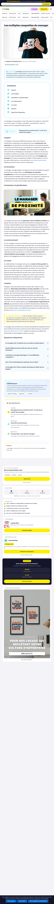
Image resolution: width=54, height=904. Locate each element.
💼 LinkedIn (22, 393)
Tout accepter (11, 901)
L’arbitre (13, 108)
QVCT (19, 13)
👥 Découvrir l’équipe (12, 393)
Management (26, 13)
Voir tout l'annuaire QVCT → (27, 555)
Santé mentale (12, 13)
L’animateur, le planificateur (19, 97)
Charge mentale (45, 17)
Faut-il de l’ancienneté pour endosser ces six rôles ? (26, 362)
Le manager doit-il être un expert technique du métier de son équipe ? (26, 368)
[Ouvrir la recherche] (28, 9)
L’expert (13, 90)
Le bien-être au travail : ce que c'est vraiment (17, 508)
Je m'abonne (46, 4)
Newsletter (44, 9)
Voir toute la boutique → (27, 659)
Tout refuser (22, 901)
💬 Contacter (30, 393)
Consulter (9, 450)
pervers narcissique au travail (21, 310)
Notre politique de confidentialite (38, 901)
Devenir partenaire (27, 581)
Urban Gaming (13, 540)
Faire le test (27, 479)
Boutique (34, 9)
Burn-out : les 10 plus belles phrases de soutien (18, 513)
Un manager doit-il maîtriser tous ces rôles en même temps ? (26, 343)
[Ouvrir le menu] (51, 9)
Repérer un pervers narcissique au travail (16, 506)
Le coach (14, 105)
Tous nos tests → (27, 482)
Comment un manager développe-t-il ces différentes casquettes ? (26, 356)
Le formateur (15, 94)
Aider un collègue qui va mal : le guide (15, 510)
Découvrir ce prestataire (27, 551)
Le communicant (16, 101)
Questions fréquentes (18, 112)
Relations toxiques (45, 13)
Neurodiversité (35, 13)
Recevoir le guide (27, 530)
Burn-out (5, 13)
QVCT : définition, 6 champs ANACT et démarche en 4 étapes (21, 503)
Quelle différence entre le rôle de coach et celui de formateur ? (26, 349)
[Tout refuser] (52, 899)
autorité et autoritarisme (38, 160)
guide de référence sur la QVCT (14, 331)
